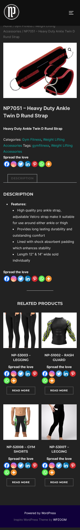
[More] (49, 164)
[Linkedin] (28, 164)
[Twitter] (21, 164)
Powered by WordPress (40, 513)
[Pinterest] (35, 164)
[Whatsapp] (42, 164)
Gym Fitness (24, 26)
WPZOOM (59, 519)
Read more (21, 390)
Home (7, 26)
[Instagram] (14, 164)
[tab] (22, 178)
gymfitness (40, 145)
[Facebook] (7, 164)
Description (22, 178)
